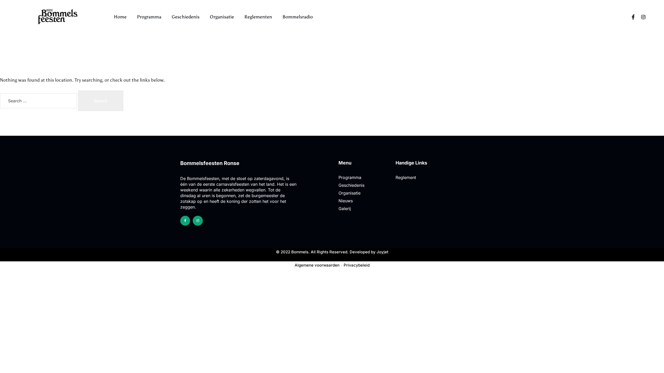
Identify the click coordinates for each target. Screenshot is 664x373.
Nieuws (345, 200)
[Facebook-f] (633, 17)
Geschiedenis (185, 17)
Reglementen (258, 17)
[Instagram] (643, 17)
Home (120, 17)
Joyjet (382, 251)
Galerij (344, 208)
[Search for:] (39, 101)
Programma (149, 17)
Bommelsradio (297, 17)
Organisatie (222, 17)
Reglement (406, 177)
